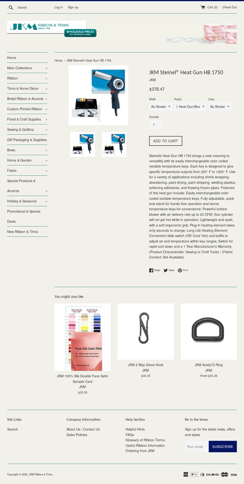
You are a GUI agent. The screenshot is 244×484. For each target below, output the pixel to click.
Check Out (230, 7)
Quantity (154, 117)
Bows (27, 149)
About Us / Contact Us (83, 429)
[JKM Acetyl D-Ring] (209, 332)
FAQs (130, 434)
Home (11, 57)
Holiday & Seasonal (27, 201)
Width (152, 99)
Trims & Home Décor (27, 88)
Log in (59, 7)
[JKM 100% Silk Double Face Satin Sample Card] (83, 337)
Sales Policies (76, 434)
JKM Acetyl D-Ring (209, 364)
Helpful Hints (135, 429)
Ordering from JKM (140, 450)
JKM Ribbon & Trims (40, 474)
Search (12, 429)
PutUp (177, 99)
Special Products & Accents (27, 185)
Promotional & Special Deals (23, 216)
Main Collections (27, 67)
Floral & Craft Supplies (27, 119)
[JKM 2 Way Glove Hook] (146, 332)
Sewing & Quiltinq (27, 129)
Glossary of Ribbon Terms (145, 439)
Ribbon (27, 78)
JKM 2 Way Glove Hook (145, 364)
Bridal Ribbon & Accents (27, 98)
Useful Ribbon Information (145, 445)
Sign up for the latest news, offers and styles (210, 432)
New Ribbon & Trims (22, 231)
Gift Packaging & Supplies (27, 139)
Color (211, 99)
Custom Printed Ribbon (27, 108)
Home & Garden (27, 160)
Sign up (73, 7)
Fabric (27, 170)
